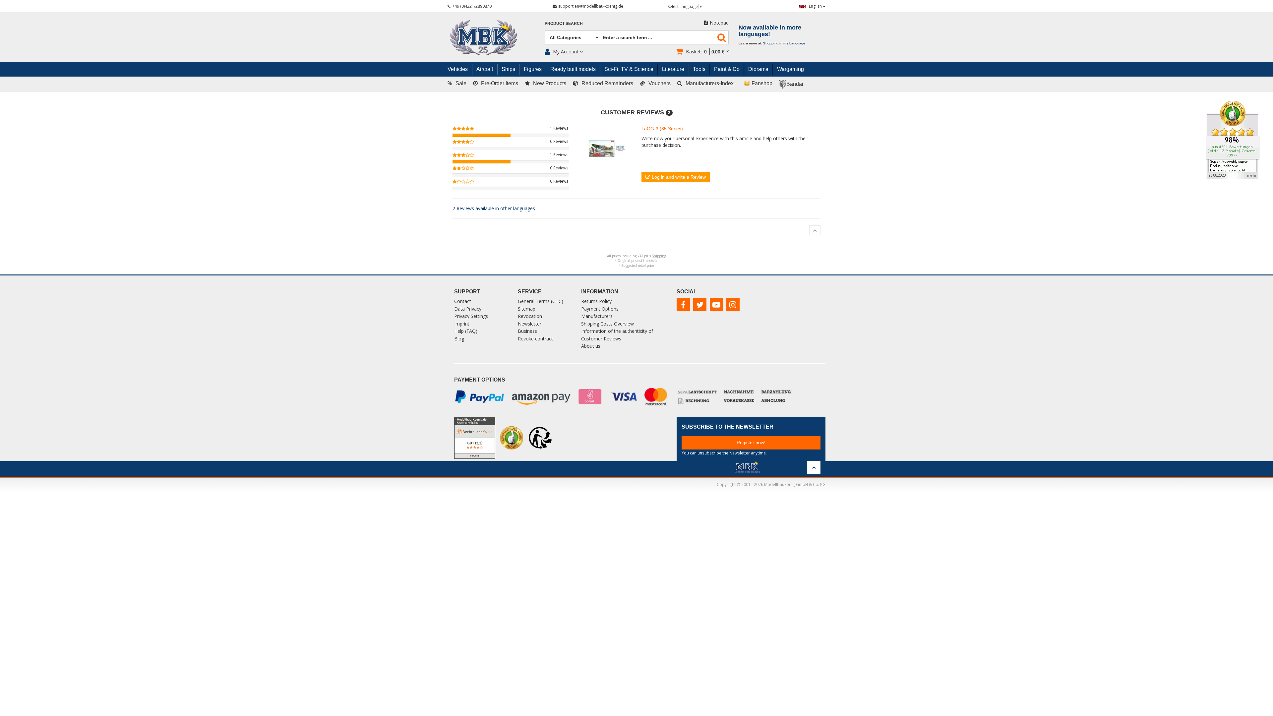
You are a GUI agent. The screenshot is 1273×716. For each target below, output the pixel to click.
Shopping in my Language (784, 43)
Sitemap (526, 309)
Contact (462, 301)
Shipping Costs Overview (607, 324)
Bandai (794, 84)
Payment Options (600, 309)
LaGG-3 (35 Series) (662, 128)
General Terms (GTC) (540, 301)
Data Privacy (467, 309)
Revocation (530, 316)
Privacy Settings (471, 316)
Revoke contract (535, 338)
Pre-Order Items (499, 83)
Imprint (461, 324)
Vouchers (659, 83)
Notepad (719, 23)
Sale (457, 83)
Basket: (705, 51)
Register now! (751, 442)
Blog (459, 338)
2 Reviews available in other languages (494, 208)
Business (527, 331)
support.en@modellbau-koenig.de (590, 6)
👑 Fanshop (758, 83)
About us (590, 346)
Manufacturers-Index (710, 83)
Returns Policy (596, 301)
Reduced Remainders (607, 83)
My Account (566, 51)
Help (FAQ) (465, 331)
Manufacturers (597, 316)
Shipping (659, 256)
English (816, 6)
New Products (549, 83)
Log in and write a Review (679, 177)
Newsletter (529, 324)
